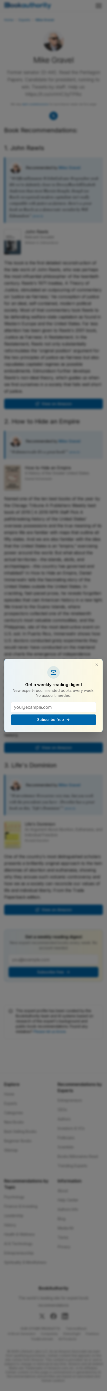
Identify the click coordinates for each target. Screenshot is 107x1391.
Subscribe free (50, 719)
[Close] (96, 664)
